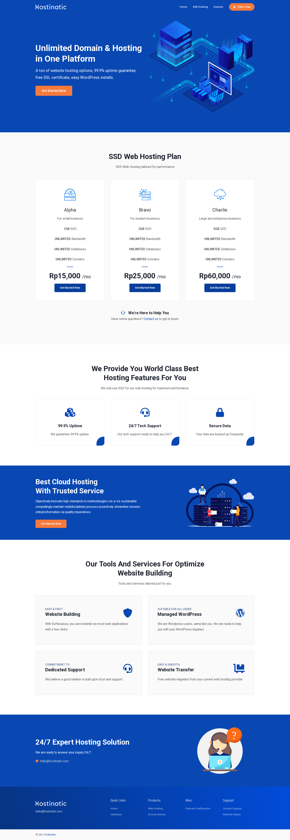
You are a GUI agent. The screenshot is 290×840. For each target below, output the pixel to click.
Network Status (231, 814)
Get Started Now (54, 91)
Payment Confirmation (197, 808)
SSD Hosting (200, 6)
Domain (218, 6)
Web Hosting (155, 808)
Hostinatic (50, 834)
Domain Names (157, 814)
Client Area (243, 7)
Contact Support (232, 808)
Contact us (151, 319)
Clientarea (116, 814)
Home (183, 6)
